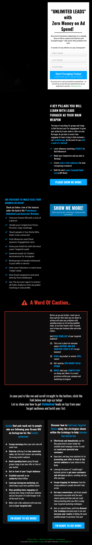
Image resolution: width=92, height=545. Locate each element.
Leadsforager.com (65, 542)
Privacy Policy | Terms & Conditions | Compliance (46, 539)
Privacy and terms (76, 86)
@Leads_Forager (38, 542)
